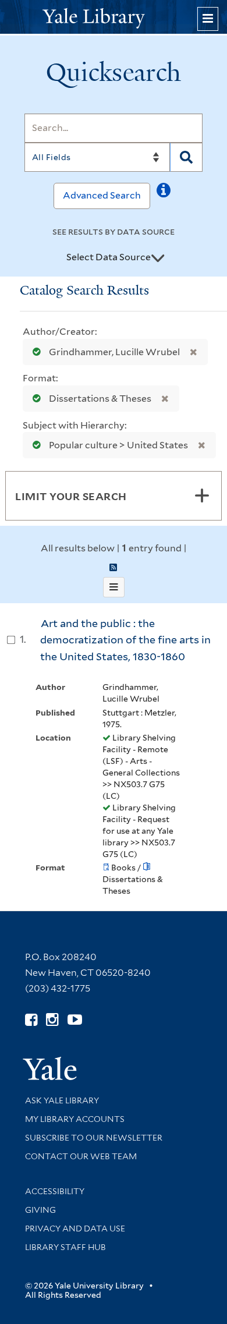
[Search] (186, 157)
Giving (40, 1210)
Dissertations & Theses (100, 398)
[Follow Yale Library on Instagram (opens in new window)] (52, 1020)
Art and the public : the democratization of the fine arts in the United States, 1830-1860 (125, 640)
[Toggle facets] (202, 495)
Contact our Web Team (81, 1156)
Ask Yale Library (62, 1100)
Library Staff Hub (65, 1247)
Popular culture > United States (118, 445)
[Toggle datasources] (158, 258)
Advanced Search (102, 195)
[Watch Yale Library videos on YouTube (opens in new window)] (75, 1020)
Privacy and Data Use (75, 1228)
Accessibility (54, 1191)
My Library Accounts (75, 1119)
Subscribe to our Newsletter (93, 1137)
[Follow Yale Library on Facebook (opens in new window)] (31, 1020)
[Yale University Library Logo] (113, 17)
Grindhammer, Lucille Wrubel (114, 351)
